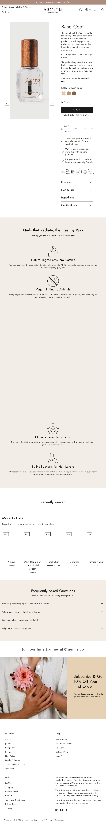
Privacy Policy (11, 804)
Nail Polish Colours (63, 743)
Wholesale (9, 768)
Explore (5, 12)
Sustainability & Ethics (20, 7)
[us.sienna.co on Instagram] (56, 809)
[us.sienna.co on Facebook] (61, 809)
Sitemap (9, 808)
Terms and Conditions (15, 800)
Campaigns (10, 747)
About (8, 739)
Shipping (9, 787)
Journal (8, 743)
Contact (8, 795)
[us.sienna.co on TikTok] (66, 809)
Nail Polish (10, 756)
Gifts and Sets (61, 751)
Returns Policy (11, 791)
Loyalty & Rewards (13, 760)
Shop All (59, 756)
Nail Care (59, 747)
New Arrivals (61, 739)
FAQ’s (8, 783)
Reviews (8, 751)
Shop (4, 7)
